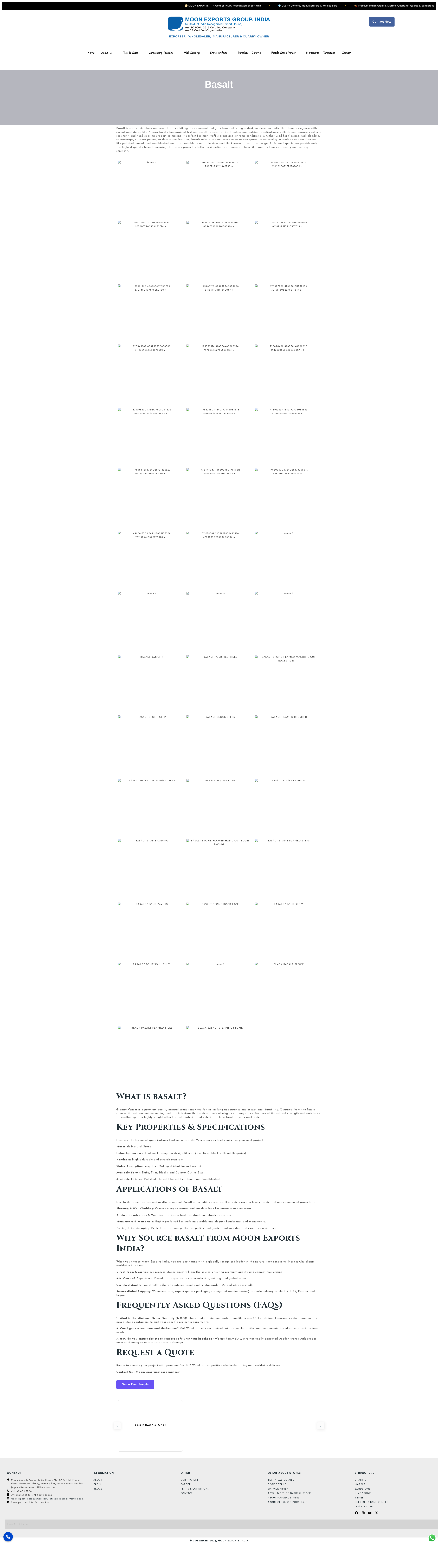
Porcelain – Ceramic (249, 53)
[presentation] (117, 1425)
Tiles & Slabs (130, 53)
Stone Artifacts (218, 53)
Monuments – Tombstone (320, 53)
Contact (346, 53)
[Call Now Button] (8, 1536)
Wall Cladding (191, 53)
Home (90, 53)
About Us (106, 53)
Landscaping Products (161, 53)
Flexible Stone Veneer (283, 53)
